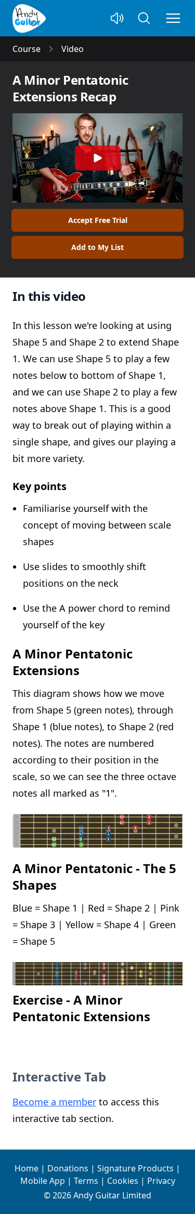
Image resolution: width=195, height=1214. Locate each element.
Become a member (54, 1102)
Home (26, 1168)
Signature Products (135, 1168)
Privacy (161, 1180)
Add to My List (97, 247)
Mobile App (42, 1180)
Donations (67, 1168)
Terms (86, 1180)
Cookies (122, 1180)
